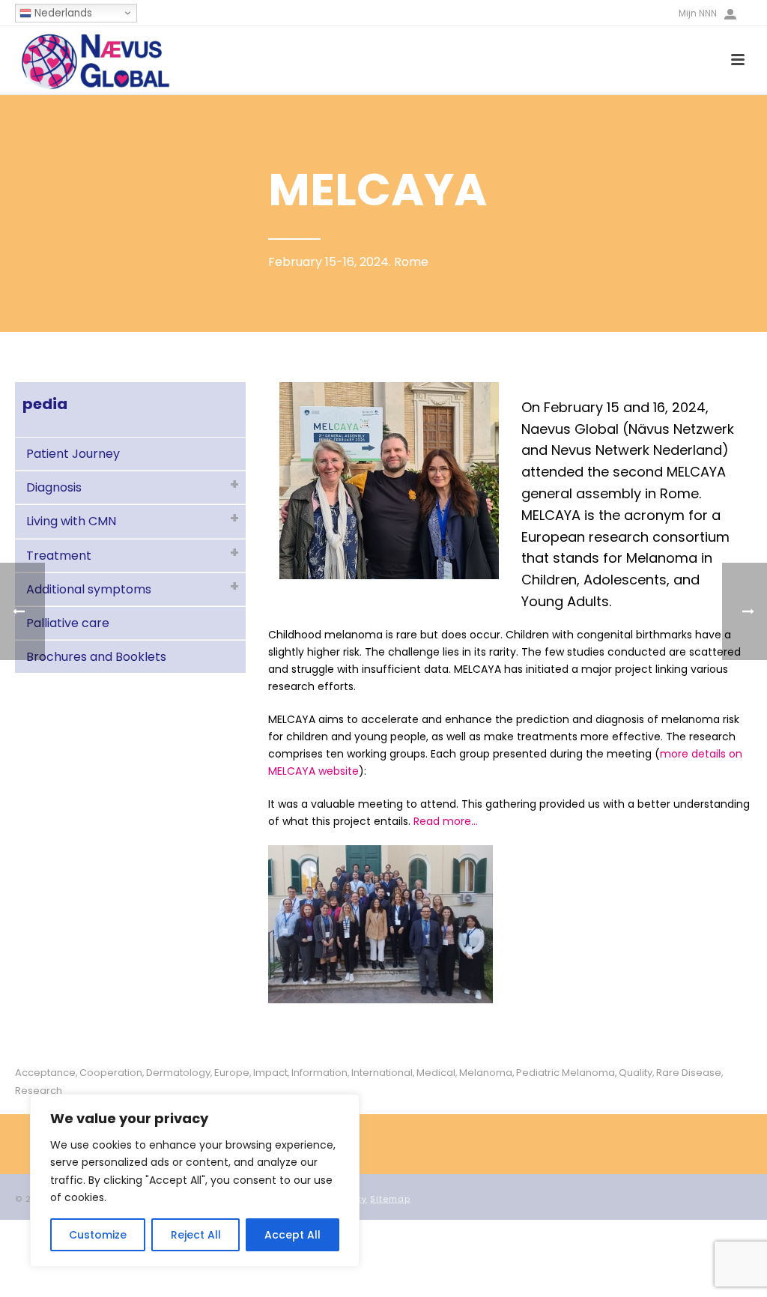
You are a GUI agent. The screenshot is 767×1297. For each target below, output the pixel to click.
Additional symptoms (88, 589)
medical (435, 1072)
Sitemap (390, 1199)
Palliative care (67, 623)
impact (270, 1072)
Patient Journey (73, 453)
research (38, 1090)
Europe (231, 1072)
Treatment (58, 555)
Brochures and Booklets (96, 656)
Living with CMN (71, 521)
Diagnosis (54, 487)
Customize (98, 1234)
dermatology (178, 1072)
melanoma (485, 1072)
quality (635, 1072)
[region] (195, 1180)
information (319, 1072)
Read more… (445, 821)
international (382, 1072)
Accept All (292, 1234)
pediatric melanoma (565, 1072)
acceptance (45, 1072)
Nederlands (61, 13)
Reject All (196, 1234)
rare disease (688, 1072)
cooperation (110, 1072)
